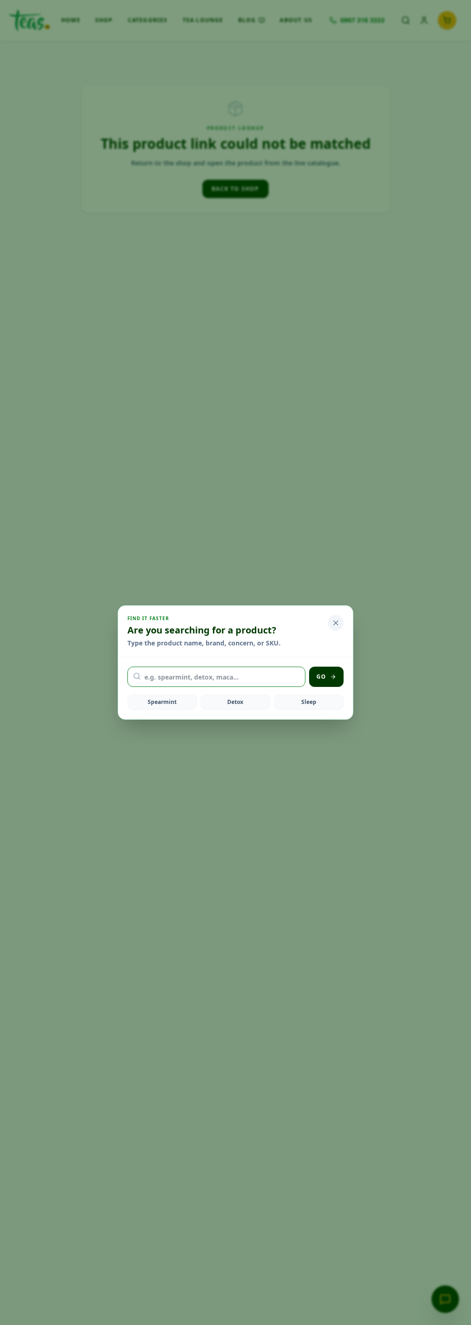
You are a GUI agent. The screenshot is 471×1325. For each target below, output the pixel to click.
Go (321, 676)
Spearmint (162, 702)
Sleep (308, 702)
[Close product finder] (336, 623)
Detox (235, 702)
